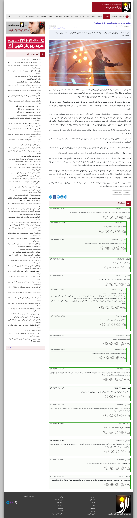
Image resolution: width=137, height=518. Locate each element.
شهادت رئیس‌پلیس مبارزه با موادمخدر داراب (26, 179)
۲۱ (125, 267)
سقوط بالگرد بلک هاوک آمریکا (31, 60)
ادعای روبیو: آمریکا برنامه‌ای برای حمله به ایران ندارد (24, 63)
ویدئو (82, 16)
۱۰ (121, 231)
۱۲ (99, 231)
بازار (18, 16)
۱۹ (103, 344)
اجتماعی (99, 16)
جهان (93, 16)
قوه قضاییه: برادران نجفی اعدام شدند (28, 82)
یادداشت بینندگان (28, 16)
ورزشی (50, 16)
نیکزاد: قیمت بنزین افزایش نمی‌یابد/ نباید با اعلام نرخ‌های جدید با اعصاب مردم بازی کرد (24, 199)
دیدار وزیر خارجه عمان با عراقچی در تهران (27, 317)
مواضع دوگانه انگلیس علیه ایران (30, 156)
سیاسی (121, 16)
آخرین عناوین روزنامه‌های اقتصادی (29, 106)
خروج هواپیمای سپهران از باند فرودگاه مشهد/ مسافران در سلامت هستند (24, 183)
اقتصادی (114, 16)
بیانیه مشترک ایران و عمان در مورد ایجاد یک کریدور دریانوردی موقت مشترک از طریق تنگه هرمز (24, 223)
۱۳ (125, 284)
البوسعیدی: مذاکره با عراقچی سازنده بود (28, 195)
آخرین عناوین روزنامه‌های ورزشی (30, 109)
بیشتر (9, 348)
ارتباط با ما (60, 503)
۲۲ (125, 217)
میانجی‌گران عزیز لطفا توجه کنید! (30, 145)
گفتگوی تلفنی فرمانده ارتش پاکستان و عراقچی (26, 173)
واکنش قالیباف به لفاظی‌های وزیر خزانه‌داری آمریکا (25, 148)
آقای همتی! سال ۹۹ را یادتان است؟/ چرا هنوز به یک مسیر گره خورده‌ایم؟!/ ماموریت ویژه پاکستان (24, 210)
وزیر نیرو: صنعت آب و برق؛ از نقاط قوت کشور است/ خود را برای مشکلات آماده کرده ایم (24, 160)
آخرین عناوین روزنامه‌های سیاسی (30, 112)
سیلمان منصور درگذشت (33, 330)
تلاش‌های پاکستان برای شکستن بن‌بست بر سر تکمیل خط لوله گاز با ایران (24, 124)
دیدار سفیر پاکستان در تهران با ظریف (29, 115)
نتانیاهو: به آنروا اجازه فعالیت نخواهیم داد (27, 252)
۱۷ (125, 396)
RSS (61, 511)
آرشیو (61, 497)
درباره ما (60, 505)
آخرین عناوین (34, 54)
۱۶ (125, 344)
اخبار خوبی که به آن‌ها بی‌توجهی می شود (28, 76)
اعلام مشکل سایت (57, 514)
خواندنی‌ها (74, 16)
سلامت (66, 16)
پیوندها (60, 508)
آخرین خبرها (59, 500)
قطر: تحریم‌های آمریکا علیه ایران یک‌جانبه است (26, 314)
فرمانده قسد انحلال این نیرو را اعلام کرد (28, 164)
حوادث (43, 16)
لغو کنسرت (117, 192)
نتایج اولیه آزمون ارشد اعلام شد (30, 214)
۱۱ (103, 415)
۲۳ (125, 380)
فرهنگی (106, 16)
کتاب (37, 16)
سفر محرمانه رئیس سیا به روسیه (30, 249)
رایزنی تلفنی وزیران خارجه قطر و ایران (29, 176)
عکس (88, 16)
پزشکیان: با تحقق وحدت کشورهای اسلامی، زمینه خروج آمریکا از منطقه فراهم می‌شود (24, 245)
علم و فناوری (58, 16)
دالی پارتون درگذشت (34, 79)
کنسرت (127, 192)
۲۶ (121, 308)
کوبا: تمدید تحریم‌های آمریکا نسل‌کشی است (26, 187)
